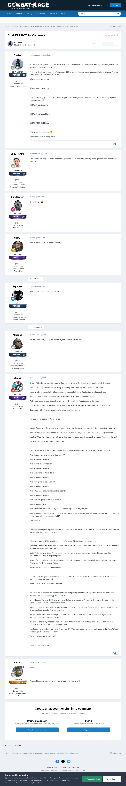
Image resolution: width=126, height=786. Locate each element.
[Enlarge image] (39, 79)
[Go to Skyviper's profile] (17, 295)
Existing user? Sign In (97, 5)
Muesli (17, 378)
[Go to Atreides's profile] (17, 343)
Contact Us (65, 767)
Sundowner (17, 197)
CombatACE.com (64, 770)
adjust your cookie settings (59, 780)
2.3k (18, 223)
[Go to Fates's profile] (17, 671)
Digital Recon (33, 45)
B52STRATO (17, 154)
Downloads (40, 14)
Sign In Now (88, 730)
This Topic (108, 14)
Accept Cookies (93, 779)
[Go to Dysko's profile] (10, 44)
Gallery (29, 14)
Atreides (17, 335)
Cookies (75, 767)
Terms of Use (37, 778)
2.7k (18, 404)
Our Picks (53, 14)
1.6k (18, 361)
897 (18, 180)
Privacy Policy (53, 767)
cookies (75, 778)
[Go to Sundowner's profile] (17, 205)
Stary (17, 237)
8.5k (18, 264)
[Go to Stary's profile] (17, 246)
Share (96, 44)
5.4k (18, 688)
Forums (19, 14)
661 (18, 81)
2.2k (18, 312)
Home (9, 14)
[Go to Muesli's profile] (17, 386)
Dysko (19, 42)
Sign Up (115, 5)
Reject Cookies (111, 779)
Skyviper (17, 286)
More (63, 14)
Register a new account (37, 730)
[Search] (118, 14)
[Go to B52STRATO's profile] (17, 162)
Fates (17, 662)
